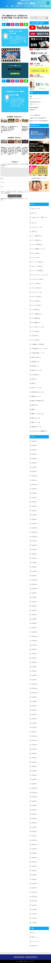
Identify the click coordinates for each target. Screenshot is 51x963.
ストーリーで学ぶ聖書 (37, 270)
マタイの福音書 (35, 314)
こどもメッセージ (36, 227)
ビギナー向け (27, 6)
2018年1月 (34, 887)
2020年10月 (34, 744)
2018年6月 (34, 866)
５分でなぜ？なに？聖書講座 (38, 431)
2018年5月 (34, 870)
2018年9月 (34, 853)
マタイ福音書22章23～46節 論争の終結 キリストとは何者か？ (18, 150)
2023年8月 (34, 597)
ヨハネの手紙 (35, 340)
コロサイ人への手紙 (36, 266)
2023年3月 (34, 619)
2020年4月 (34, 770)
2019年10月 (34, 796)
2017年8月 (34, 909)
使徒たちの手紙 (35, 357)
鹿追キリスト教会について (16, 6)
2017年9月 (34, 905)
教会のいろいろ (35, 370)
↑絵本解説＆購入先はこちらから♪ (38, 178)
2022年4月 (34, 666)
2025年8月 (34, 493)
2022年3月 (34, 671)
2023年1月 (34, 627)
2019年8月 (34, 805)
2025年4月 (34, 510)
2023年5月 (34, 610)
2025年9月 (34, 488)
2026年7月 (34, 445)
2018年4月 (34, 874)
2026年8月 (34, 441)
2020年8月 (34, 753)
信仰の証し (34, 366)
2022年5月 (34, 662)
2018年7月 (34, 861)
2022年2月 (34, 675)
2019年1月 (34, 835)
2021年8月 (34, 701)
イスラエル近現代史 (36, 244)
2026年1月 (34, 471)
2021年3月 (34, 723)
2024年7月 (34, 549)
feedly (15, 73)
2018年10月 (34, 848)
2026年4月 (34, 458)
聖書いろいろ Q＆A (36, 413)
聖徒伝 (33, 405)
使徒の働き (34, 361)
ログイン (34, 932)
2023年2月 (34, 623)
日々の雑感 (34, 374)
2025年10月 (34, 484)
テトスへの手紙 (35, 283)
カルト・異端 (35, 253)
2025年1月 (34, 523)
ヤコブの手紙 (35, 331)
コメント (3, 167)
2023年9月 (34, 593)
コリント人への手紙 (36, 261)
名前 (2, 178)
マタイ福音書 (35, 318)
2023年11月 (34, 584)
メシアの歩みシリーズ (37, 327)
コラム (41, 6)
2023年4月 (34, 614)
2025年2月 (34, 519)
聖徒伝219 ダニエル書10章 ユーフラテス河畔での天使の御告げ (4, 129)
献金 (46, 6)
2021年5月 (34, 714)
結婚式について (35, 396)
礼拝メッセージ (35, 387)
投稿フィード (35, 937)
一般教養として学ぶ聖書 (37, 344)
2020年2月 (34, 779)
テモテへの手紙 (35, 287)
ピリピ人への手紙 (36, 296)
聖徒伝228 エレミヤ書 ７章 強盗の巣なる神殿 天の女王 (25, 128)
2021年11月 (34, 688)
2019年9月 (34, 801)
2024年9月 (34, 540)
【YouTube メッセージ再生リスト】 (39, 217)
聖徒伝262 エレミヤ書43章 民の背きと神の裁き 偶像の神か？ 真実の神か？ (4, 151)
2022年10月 (34, 640)
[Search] (46, 17)
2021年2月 (34, 727)
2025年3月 (34, 514)
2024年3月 (34, 567)
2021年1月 (34, 731)
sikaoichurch (5, 38)
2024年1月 (34, 575)
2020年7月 (34, 757)
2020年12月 (34, 736)
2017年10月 (34, 900)
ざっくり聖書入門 (36, 235)
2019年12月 (34, 788)
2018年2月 (34, 883)
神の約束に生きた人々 (37, 392)
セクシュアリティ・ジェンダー (39, 274)
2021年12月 (34, 684)
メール (2, 182)
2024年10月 (34, 536)
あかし (33, 222)
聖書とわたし (35, 418)
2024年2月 (34, 571)
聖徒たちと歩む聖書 (36, 400)
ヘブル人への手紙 (36, 305)
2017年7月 (34, 913)
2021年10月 (34, 692)
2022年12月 (34, 632)
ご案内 (6, 6)
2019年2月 (34, 831)
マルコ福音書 (35, 322)
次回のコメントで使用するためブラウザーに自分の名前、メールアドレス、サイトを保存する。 (14, 193)
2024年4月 (34, 562)
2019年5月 (34, 818)
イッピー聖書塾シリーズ (37, 248)
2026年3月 (34, 462)
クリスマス (34, 257)
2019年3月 (34, 827)
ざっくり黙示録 (35, 240)
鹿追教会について (36, 426)
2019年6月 (34, 814)
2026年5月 (34, 454)
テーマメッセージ (36, 292)
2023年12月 (34, 580)
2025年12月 (34, 475)
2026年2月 (34, 467)
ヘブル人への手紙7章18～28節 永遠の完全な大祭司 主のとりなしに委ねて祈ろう (11, 151)
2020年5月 (34, 766)
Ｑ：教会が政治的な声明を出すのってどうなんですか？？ (11, 128)
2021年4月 (34, 718)
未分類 (33, 379)
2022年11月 (34, 636)
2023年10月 (34, 588)
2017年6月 (34, 918)
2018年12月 (34, 840)
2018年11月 (34, 844)
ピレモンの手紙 (35, 301)
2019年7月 (34, 809)
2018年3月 (34, 879)
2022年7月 (34, 653)
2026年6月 (34, 449)
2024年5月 (34, 558)
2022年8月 (34, 649)
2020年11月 (34, 740)
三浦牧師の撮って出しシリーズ (39, 348)
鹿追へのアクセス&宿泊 (19, 957)
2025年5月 (34, 506)
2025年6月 (34, 501)
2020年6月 (34, 762)
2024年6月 (34, 553)
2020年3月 (34, 775)
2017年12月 (34, 892)
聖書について (35, 422)
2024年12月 (34, 527)
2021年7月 (34, 705)
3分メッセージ (35, 208)
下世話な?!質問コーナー (37, 353)
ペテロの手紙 (35, 309)
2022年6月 (34, 658)
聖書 (33, 409)
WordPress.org (35, 945)
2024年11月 (34, 532)
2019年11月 (34, 792)
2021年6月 (34, 710)
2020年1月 (34, 783)
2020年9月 (34, 749)
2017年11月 (34, 896)
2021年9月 (34, 697)
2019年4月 (34, 822)
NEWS (33, 213)
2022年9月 (34, 645)
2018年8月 (34, 857)
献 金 (16, 126)
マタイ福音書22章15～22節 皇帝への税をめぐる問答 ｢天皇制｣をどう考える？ (25, 151)
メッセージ (35, 6)
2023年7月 (34, 601)
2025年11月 (34, 480)
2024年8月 (34, 545)
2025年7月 (34, 497)
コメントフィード (36, 941)
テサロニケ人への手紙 (37, 279)
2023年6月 (34, 606)
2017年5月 (34, 922)
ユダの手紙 (34, 335)
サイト (2, 186)
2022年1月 (34, 679)
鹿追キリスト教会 (26, 3)
